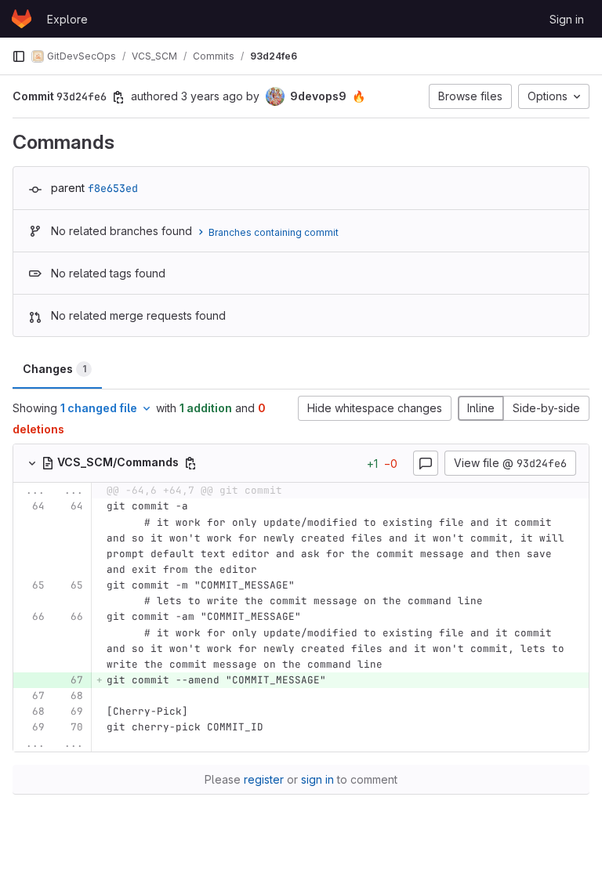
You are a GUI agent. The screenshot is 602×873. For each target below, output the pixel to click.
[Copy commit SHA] (118, 97)
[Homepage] (21, 18)
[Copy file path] (190, 463)
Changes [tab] (54, 368)
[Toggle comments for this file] (425, 463)
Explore (67, 19)
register (264, 779)
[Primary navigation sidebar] (18, 56)
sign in (317, 779)
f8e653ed (113, 188)
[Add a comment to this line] (13, 538)
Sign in (566, 19)
